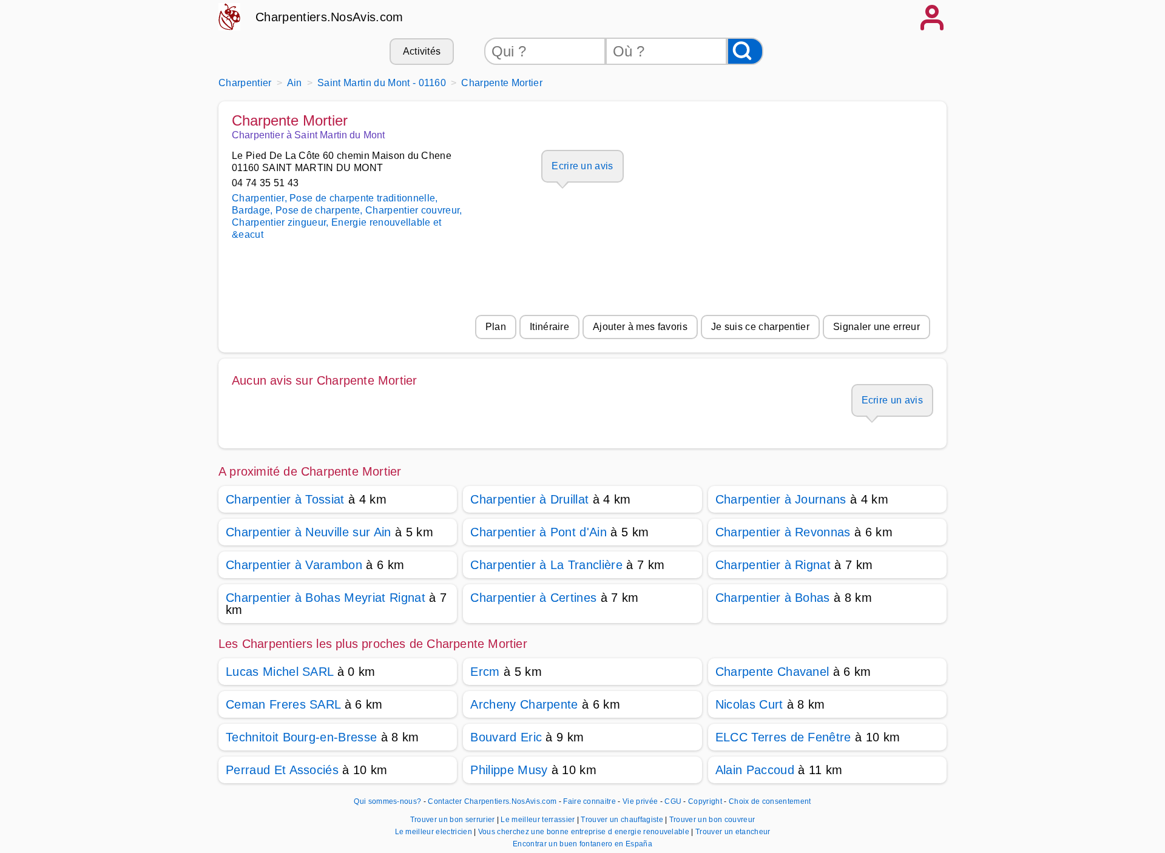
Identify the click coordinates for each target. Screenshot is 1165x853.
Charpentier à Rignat (773, 564)
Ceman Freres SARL (283, 704)
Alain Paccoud (754, 770)
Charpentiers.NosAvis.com (329, 17)
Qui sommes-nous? (387, 801)
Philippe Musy (508, 770)
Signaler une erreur (876, 327)
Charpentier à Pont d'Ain (538, 532)
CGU (672, 801)
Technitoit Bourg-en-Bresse (301, 737)
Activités (422, 51)
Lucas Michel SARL (279, 671)
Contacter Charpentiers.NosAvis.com (492, 801)
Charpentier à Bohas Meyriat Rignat (325, 597)
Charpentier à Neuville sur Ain (308, 532)
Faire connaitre (589, 801)
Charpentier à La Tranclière (546, 564)
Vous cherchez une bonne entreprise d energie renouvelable (585, 832)
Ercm (484, 671)
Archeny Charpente (524, 704)
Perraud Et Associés (282, 770)
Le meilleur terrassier (538, 819)
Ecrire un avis (582, 166)
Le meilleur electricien (434, 832)
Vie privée (640, 801)
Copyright (706, 801)
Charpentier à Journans (780, 499)
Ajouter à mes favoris (640, 327)
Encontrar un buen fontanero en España (582, 844)
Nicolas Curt (749, 704)
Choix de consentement (770, 801)
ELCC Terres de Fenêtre (783, 737)
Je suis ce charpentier (760, 327)
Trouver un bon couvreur (712, 819)
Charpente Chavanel (772, 671)
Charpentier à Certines (533, 597)
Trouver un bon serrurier (453, 819)
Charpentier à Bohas (772, 597)
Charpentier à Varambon (294, 564)
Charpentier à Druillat (529, 499)
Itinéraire (549, 327)
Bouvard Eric (506, 737)
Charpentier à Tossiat (285, 499)
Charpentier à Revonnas (783, 532)
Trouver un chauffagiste (623, 819)
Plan (495, 327)
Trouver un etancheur (732, 832)
